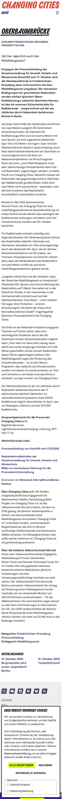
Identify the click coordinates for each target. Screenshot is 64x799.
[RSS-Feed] (44, 691)
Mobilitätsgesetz (28, 641)
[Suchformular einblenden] (57, 13)
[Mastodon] (28, 691)
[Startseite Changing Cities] (31, 4)
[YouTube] (12, 691)
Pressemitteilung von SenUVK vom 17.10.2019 (30, 448)
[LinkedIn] (20, 691)
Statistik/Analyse (20, 784)
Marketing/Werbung (21, 791)
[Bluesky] (36, 691)
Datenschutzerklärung (17, 753)
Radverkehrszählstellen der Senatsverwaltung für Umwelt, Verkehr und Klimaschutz (29, 460)
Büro (4, 705)
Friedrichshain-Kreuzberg (31, 41)
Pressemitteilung (12, 45)
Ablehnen (45, 765)
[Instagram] (4, 691)
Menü (4, 13)
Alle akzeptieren (21, 765)
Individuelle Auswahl (31, 773)
